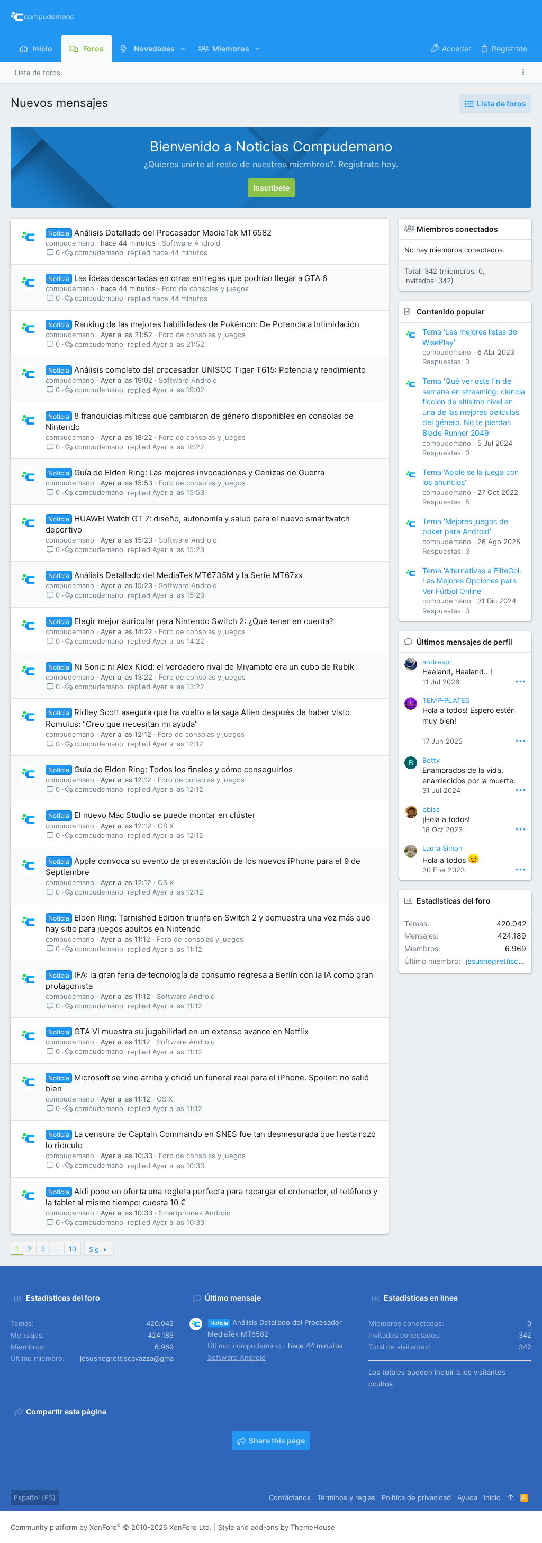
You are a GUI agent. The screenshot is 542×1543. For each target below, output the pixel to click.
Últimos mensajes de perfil (464, 641)
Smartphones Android (195, 1212)
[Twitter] (511, 1527)
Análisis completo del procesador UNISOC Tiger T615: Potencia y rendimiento (220, 370)
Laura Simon (442, 848)
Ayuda (467, 1497)
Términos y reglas (346, 1497)
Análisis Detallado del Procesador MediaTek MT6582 (173, 233)
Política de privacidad (416, 1497)
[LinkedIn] (495, 1527)
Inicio (492, 1497)
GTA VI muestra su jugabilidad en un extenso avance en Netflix (191, 1031)
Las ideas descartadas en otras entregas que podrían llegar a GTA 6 (200, 278)
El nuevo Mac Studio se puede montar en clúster (165, 815)
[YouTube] (526, 1527)
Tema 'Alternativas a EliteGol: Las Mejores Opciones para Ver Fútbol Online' (471, 580)
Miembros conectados (457, 228)
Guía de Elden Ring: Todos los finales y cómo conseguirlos (183, 769)
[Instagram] (479, 1527)
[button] (183, 49)
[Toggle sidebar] (525, 72)
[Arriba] (510, 1497)
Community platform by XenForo (111, 1527)
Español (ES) (35, 1497)
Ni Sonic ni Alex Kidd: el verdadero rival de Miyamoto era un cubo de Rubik (214, 667)
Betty (431, 760)
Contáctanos (290, 1497)
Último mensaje (233, 1297)
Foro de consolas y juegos (205, 288)
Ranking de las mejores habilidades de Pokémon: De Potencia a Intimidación (216, 324)
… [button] (57, 1248)
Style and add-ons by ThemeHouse (276, 1527)
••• (520, 681)
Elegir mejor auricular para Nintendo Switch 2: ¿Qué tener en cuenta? (203, 621)
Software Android (191, 243)
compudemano (70, 243)
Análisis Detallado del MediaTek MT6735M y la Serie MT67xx (188, 575)
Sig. (95, 1249)
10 (72, 1248)
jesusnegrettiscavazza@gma (127, 1358)
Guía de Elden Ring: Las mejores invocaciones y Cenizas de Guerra (199, 472)
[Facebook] (463, 1527)
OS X (166, 826)
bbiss (431, 809)
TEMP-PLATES (445, 700)
